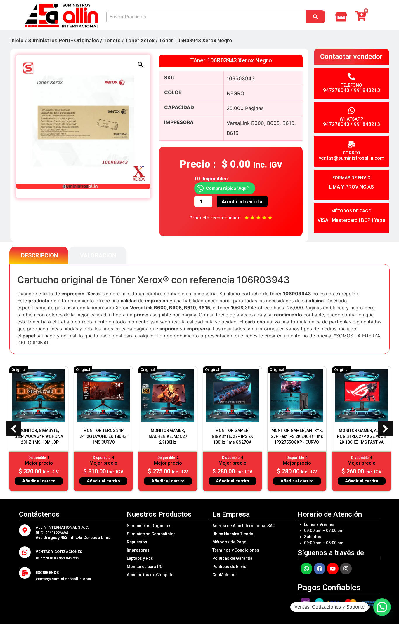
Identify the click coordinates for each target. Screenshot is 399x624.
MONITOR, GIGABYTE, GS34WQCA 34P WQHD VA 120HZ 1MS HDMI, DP (38, 436)
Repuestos (137, 542)
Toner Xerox (140, 40)
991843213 (367, 90)
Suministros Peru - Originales (63, 40)
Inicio (17, 40)
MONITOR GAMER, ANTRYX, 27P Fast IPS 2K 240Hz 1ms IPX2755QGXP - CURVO (297, 436)
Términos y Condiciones (235, 550)
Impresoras (138, 550)
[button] (140, 64)
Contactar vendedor (351, 57)
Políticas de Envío (229, 566)
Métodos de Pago (229, 542)
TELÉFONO (351, 85)
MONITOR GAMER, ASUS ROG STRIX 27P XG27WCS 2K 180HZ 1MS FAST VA (361, 436)
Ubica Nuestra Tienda (232, 533)
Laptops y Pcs (140, 558)
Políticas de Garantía (232, 558)
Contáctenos (224, 574)
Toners (112, 40)
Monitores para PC (144, 566)
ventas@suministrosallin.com (351, 158)
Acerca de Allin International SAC (243, 525)
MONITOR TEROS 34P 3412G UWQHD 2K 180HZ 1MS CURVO (103, 436)
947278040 (336, 90)
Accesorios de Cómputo (150, 574)
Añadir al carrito (242, 201)
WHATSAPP (351, 119)
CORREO (351, 153)
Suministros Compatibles (151, 533)
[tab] (38, 255)
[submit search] (315, 16)
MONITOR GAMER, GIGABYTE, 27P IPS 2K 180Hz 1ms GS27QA (232, 436)
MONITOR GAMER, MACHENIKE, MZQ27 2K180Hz (168, 436)
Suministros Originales (149, 525)
